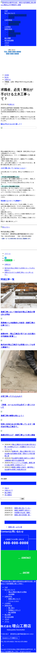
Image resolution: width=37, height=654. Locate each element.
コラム (7, 45)
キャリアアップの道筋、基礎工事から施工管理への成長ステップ (20, 463)
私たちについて (10, 13)
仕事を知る (8, 20)
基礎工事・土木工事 (15, 527)
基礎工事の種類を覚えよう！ (12, 415)
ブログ (7, 42)
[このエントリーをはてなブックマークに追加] (5, 258)
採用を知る (8, 29)
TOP (6, 11)
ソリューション (13, 24)
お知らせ (11, 104)
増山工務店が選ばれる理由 (17, 15)
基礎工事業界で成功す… (22, 510)
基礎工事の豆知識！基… (22, 515)
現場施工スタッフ (14, 33)
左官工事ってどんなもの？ (11, 396)
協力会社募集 (9, 40)
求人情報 (8, 495)
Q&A (7, 488)
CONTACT (7, 56)
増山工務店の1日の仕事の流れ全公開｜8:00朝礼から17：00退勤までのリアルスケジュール (20, 446)
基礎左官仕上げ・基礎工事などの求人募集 (18, 435)
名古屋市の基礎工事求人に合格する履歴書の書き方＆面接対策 (20, 459)
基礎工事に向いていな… (22, 508)
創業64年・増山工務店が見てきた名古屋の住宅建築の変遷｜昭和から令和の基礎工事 (20, 453)
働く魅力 (11, 31)
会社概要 (11, 17)
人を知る (8, 27)
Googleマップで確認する (10, 638)
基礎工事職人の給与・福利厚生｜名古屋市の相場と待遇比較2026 (20, 468)
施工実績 (8, 38)
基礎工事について (14, 22)
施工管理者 (12, 36)
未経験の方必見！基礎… (22, 512)
